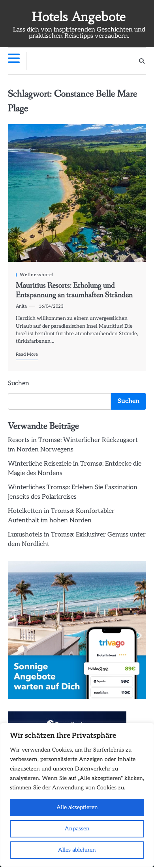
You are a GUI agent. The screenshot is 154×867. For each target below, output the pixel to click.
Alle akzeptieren (77, 807)
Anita (21, 306)
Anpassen (77, 828)
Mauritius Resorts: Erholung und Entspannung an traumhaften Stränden (74, 290)
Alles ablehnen (77, 850)
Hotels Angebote (79, 16)
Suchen (18, 383)
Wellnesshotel (37, 274)
